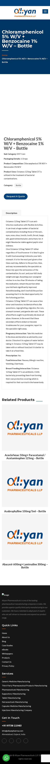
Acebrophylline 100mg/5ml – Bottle (25, 511)
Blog (4, 641)
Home (4, 55)
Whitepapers (7, 653)
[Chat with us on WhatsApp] (6, 757)
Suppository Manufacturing (14, 694)
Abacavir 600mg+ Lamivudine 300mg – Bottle (25, 566)
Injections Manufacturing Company (17, 710)
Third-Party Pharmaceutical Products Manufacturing (24, 685)
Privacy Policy (8, 666)
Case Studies (7, 645)
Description (11, 213)
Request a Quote (16, 196)
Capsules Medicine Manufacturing (16, 706)
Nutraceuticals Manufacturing (15, 702)
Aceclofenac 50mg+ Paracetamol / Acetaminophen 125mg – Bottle (25, 457)
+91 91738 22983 (12, 725)
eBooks (5, 649)
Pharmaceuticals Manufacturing (15, 689)
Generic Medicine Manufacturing (16, 681)
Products (6, 658)
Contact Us (6, 662)
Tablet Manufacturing (11, 698)
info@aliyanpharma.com (12, 731)
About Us (6, 637)
